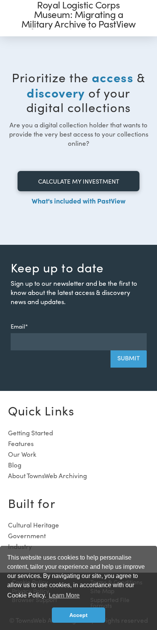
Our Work (22, 454)
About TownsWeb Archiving (47, 475)
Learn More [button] (64, 595)
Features (21, 443)
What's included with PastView (78, 200)
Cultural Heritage (33, 525)
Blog (14, 465)
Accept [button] (78, 615)
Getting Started (30, 432)
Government (27, 535)
